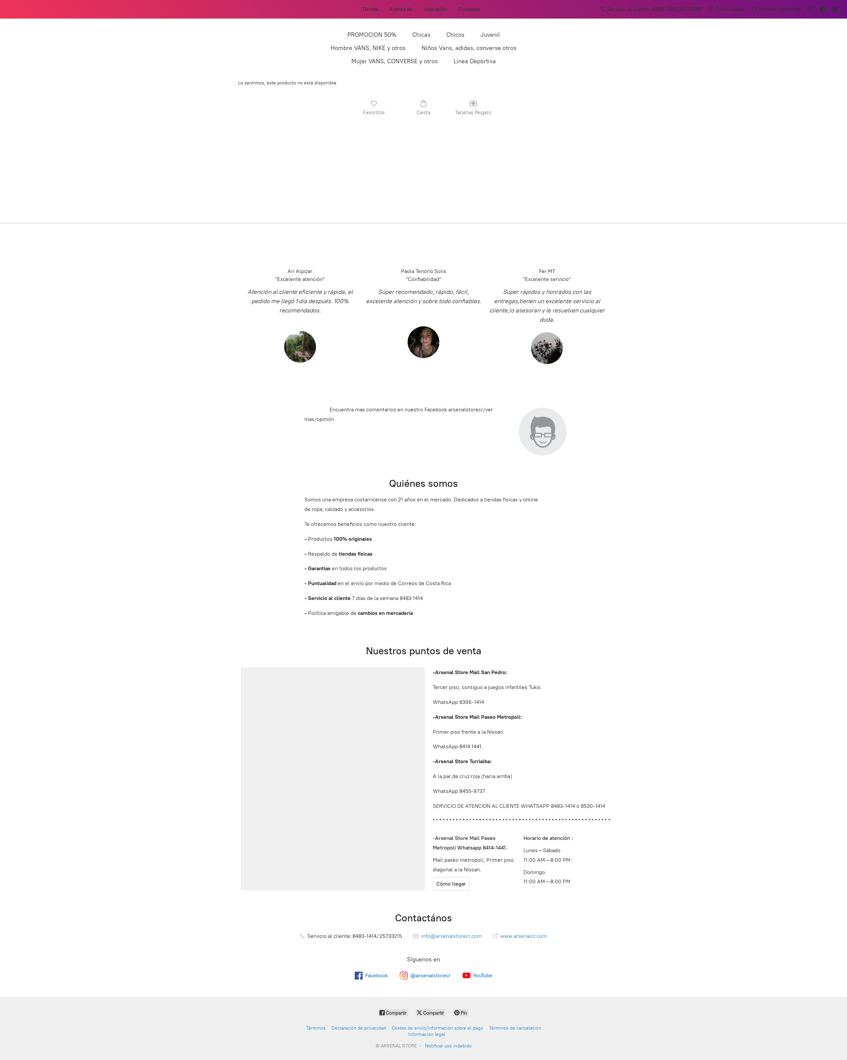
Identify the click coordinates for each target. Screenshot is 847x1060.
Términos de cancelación (515, 1028)
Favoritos (374, 112)
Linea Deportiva (475, 61)
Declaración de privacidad (359, 1028)
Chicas (421, 34)
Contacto (469, 9)
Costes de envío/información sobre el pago (437, 1028)
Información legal (426, 1034)
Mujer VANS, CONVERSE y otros (394, 61)
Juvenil (490, 34)
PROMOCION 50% (371, 34)
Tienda (370, 9)
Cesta (423, 112)
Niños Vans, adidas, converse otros (469, 48)
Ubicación (435, 9)
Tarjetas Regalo (473, 112)
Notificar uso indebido (448, 1046)
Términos (316, 1028)
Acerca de (401, 9)
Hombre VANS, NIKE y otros (368, 48)
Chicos (455, 34)
